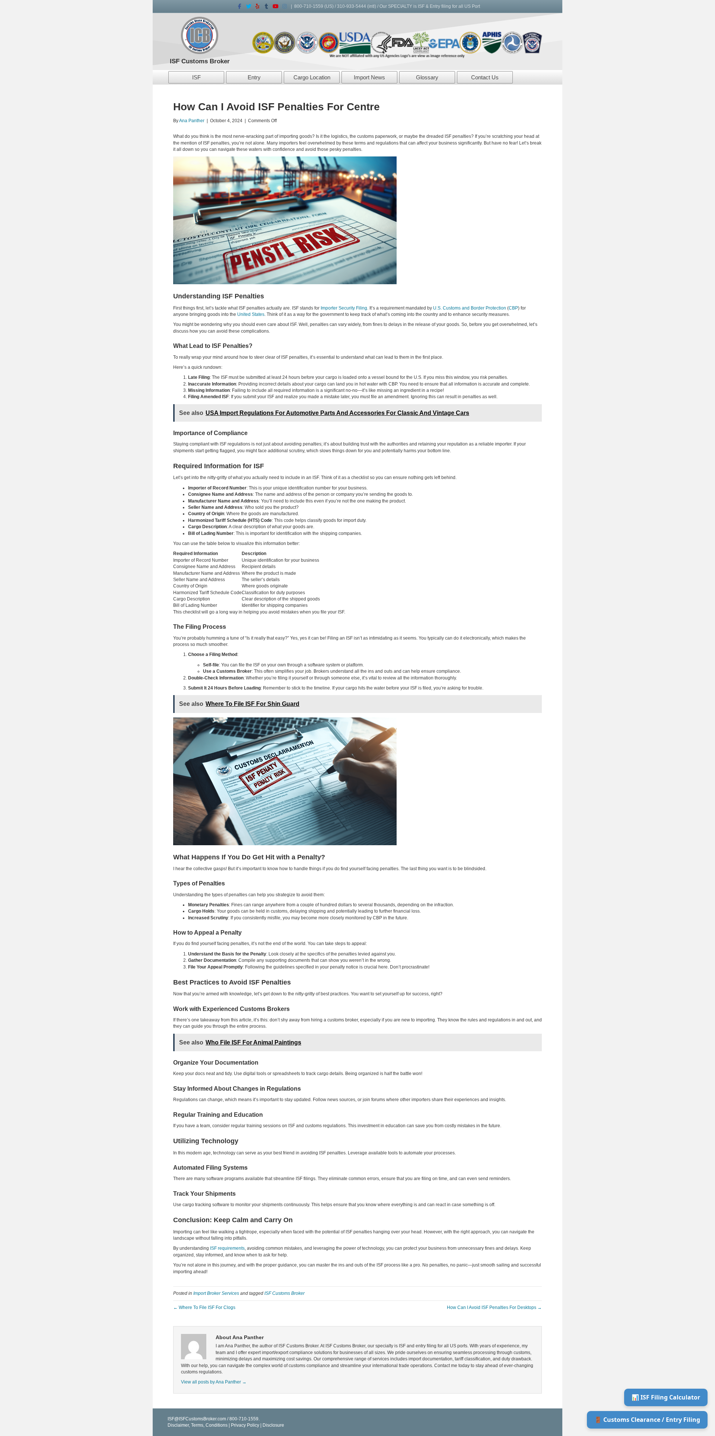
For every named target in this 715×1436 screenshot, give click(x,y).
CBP (513, 308)
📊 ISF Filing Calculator (666, 1397)
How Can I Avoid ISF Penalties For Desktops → (494, 1307)
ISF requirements (227, 1248)
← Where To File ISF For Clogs (204, 1307)
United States (250, 314)
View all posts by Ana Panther (214, 1382)
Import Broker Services (216, 1293)
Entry (254, 77)
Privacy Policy (245, 1425)
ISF (196, 77)
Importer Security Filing (344, 308)
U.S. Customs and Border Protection (469, 308)
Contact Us (485, 77)
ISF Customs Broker (284, 1293)
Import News (369, 77)
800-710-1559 (308, 6)
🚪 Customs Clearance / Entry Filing (647, 1420)
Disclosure (273, 1425)
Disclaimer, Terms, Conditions (198, 1425)
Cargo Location (311, 77)
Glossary (427, 77)
